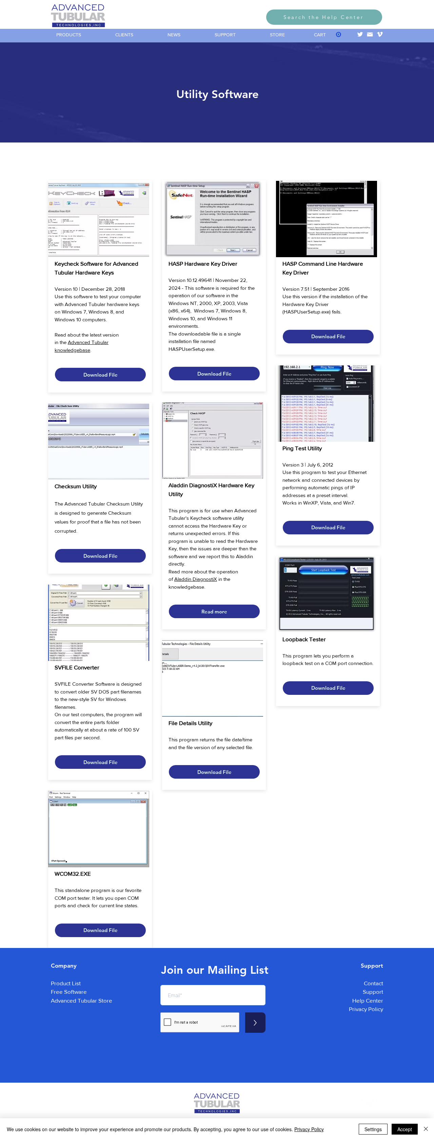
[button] (80, 35)
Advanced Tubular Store (81, 1000)
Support (373, 991)
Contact (373, 983)
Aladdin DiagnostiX (195, 579)
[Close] (426, 1129)
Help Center (367, 1000)
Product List (66, 983)
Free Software (69, 991)
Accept (404, 1129)
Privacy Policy (366, 1009)
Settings (373, 1129)
